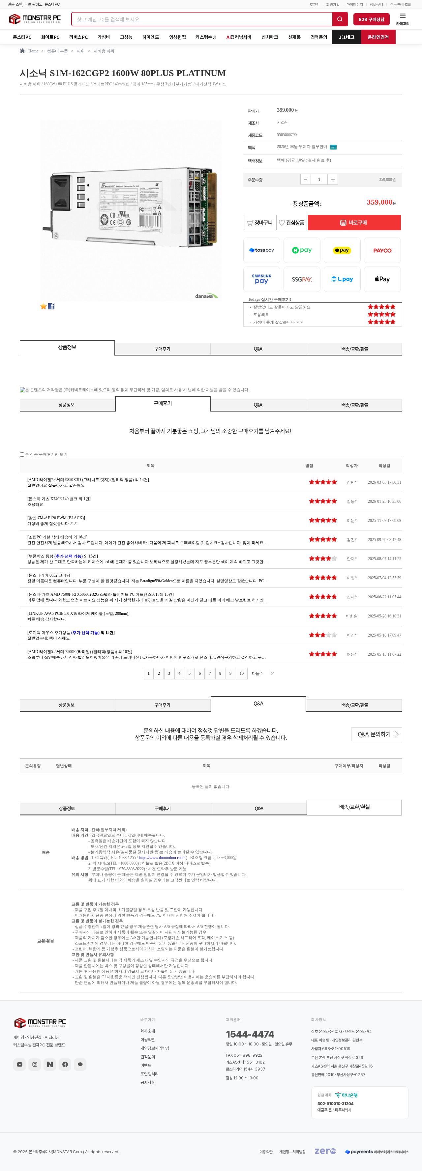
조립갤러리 (149, 1073)
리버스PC (78, 37)
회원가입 (333, 4)
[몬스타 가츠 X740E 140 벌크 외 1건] (59, 499)
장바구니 (376, 4)
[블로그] (50, 1064)
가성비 (104, 37)
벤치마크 (269, 37)
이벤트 (145, 1065)
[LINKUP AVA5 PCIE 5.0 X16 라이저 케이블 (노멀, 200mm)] (78, 613)
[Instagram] (34, 1064)
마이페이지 (355, 4)
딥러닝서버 (239, 37)
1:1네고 (346, 37)
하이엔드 (150, 37)
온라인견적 (378, 37)
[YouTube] (19, 1064)
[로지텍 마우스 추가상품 (71, 632)
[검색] (339, 19)
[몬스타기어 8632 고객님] (49, 575)
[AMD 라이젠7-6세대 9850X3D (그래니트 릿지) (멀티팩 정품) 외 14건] (88, 479)
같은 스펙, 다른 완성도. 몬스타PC (34, 4)
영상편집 (177, 37)
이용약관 (147, 1039)
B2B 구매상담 (371, 19)
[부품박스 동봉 (62, 556)
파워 (81, 51)
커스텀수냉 (206, 37)
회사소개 (147, 1031)
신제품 (294, 37)
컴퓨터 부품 (57, 51)
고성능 (126, 37)
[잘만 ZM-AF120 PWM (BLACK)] (56, 518)
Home (33, 51)
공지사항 (147, 1082)
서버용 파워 (104, 51)
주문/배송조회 (400, 4)
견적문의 (319, 37)
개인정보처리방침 (154, 1048)
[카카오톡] (80, 1064)
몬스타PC (22, 37)
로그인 (314, 4)
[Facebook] (65, 1064)
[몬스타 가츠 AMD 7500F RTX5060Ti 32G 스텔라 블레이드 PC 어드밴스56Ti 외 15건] (100, 594)
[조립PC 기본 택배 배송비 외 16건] (57, 537)
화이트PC (50, 37)
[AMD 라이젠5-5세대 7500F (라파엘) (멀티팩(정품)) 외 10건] (79, 651)
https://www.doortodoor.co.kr (162, 857)
